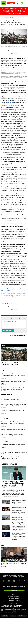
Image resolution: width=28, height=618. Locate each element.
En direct (11, 3)
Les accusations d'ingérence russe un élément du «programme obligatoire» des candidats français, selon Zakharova (19, 536)
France (4, 371)
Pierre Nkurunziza (8, 275)
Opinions (4, 418)
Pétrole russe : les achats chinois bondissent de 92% (14, 452)
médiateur (11, 85)
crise (11, 92)
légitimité (3, 261)
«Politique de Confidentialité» (11, 612)
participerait (12, 149)
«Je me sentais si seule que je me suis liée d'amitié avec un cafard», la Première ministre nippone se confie (13, 484)
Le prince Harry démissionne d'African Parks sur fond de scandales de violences (19, 502)
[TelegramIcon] (19, 581)
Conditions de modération (14, 600)
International (7, 395)
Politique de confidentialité (14, 596)
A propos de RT (14, 593)
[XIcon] (14, 581)
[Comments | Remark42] (14, 327)
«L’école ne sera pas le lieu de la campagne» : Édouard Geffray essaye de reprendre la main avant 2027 (13, 375)
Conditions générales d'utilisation (14, 594)
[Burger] (25, 3)
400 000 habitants (10, 188)
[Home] (3, 3)
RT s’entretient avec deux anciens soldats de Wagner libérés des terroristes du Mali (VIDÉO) (13, 565)
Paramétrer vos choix (14, 598)
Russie (4, 576)
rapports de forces (7, 181)
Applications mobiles (14, 603)
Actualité (5, 575)
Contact (14, 601)
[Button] (22, 3)
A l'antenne (11, 577)
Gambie (8, 159)
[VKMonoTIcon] (3, 581)
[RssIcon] (24, 581)
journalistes (11, 102)
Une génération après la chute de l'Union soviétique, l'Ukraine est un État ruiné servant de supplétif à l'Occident (13, 423)
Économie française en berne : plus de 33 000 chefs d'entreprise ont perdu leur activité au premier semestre (13, 446)
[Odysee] (9, 581)
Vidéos (3, 545)
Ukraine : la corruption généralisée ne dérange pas (13, 429)
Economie (5, 441)
